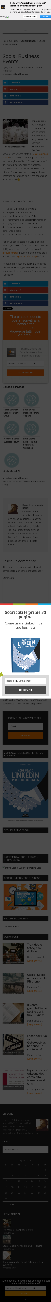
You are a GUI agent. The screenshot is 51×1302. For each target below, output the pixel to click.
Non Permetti (30, 16)
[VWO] (9, 17)
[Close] (47, 604)
